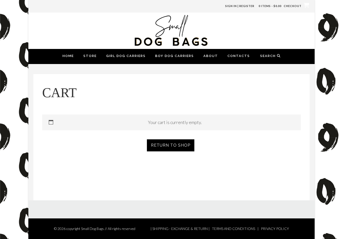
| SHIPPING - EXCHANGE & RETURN (179, 228)
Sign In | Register (239, 6)
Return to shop (170, 145)
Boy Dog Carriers (174, 56)
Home (68, 56)
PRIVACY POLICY (275, 228)
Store (90, 56)
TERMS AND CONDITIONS (233, 228)
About (210, 56)
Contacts (238, 56)
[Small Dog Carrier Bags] (171, 30)
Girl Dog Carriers (126, 56)
